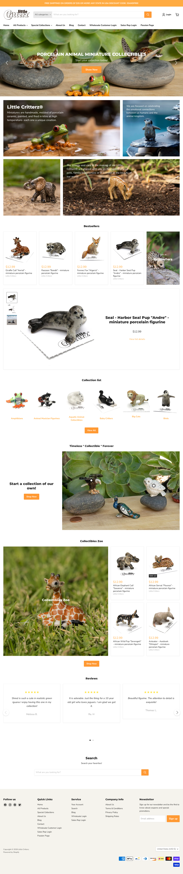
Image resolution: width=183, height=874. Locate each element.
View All (91, 430)
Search (74, 808)
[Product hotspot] (91, 480)
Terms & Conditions (114, 808)
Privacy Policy (111, 812)
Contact (81, 25)
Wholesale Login (79, 816)
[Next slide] (175, 62)
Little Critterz (11, 276)
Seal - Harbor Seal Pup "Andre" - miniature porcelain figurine (127, 273)
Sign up (173, 818)
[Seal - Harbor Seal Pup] (12, 320)
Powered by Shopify (11, 852)
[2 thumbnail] (12, 297)
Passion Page (147, 25)
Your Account (77, 804)
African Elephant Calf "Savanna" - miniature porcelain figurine (123, 588)
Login (168, 14)
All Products (19, 25)
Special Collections (41, 25)
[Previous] (6, 712)
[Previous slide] (7, 62)
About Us (60, 25)
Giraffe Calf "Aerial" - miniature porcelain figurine (19, 272)
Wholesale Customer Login (103, 25)
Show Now (91, 69)
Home (6, 25)
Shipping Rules (112, 816)
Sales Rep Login (129, 25)
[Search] (148, 15)
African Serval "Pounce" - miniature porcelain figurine (162, 587)
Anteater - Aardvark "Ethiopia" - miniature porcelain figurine (159, 644)
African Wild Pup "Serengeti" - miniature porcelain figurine (127, 643)
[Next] (177, 712)
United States (166, 849)
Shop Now (31, 496)
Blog (71, 25)
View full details (137, 339)
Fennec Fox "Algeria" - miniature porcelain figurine (90, 272)
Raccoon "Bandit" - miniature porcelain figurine (55, 272)
